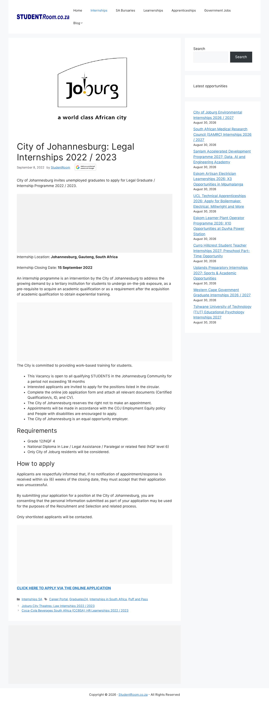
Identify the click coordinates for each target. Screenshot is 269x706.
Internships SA (32, 599)
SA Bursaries (125, 10)
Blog (76, 23)
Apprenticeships (183, 10)
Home (77, 10)
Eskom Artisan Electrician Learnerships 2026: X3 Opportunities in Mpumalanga (218, 178)
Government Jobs (217, 10)
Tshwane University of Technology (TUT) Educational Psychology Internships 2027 (222, 312)
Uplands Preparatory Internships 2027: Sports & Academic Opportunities (220, 272)
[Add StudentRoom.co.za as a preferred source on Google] (85, 167)
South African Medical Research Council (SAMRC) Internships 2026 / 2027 (222, 134)
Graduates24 (78, 599)
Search (199, 49)
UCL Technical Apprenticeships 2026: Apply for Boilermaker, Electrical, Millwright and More (219, 201)
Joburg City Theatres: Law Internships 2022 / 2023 (58, 606)
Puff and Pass (138, 599)
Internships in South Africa (108, 599)
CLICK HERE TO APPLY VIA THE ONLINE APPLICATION (64, 588)
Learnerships (153, 10)
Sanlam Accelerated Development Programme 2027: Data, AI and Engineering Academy (222, 156)
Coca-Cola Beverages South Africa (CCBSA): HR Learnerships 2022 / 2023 (75, 610)
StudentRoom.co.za (133, 695)
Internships (99, 10)
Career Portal (58, 599)
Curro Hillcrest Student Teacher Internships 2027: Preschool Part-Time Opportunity (221, 250)
